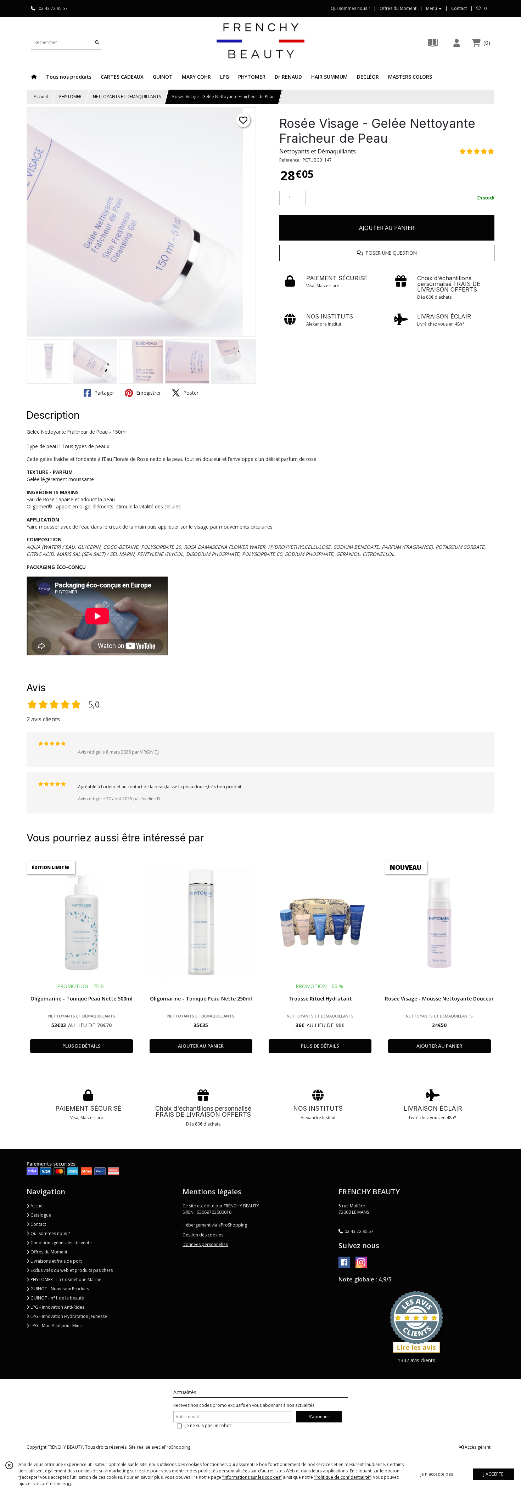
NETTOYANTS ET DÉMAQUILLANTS (127, 97)
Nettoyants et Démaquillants (317, 151)
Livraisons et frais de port (55, 1261)
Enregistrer (148, 392)
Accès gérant (477, 1447)
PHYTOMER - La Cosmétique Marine (65, 1279)
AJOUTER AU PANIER (386, 228)
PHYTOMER (70, 97)
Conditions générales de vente (60, 1243)
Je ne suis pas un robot (208, 1425)
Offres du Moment (48, 1252)
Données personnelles (205, 1244)
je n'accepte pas (436, 1474)
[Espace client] (456, 43)
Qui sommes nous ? (49, 1233)
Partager (103, 392)
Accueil (41, 97)
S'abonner (319, 1417)
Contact (459, 8)
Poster (190, 392)
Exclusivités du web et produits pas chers (71, 1270)
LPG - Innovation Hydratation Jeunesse (68, 1316)
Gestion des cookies (203, 1235)
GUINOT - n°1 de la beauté (56, 1298)
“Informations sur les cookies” (252, 1477)
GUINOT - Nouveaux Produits (59, 1289)
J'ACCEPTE (493, 1474)
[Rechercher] (97, 42)
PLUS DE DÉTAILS (81, 1046)
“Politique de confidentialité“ (342, 1477)
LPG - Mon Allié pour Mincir (56, 1326)
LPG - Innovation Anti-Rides (56, 1307)
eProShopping (176, 1447)
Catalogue (40, 1215)
